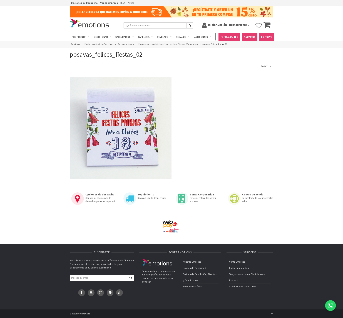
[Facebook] (81, 292)
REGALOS (181, 36)
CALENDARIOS (123, 36)
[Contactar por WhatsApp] (330, 305)
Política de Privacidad (194, 268)
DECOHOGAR (101, 36)
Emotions (157, 262)
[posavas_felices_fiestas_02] (121, 128)
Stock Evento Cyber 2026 (242, 286)
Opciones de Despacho (84, 2)
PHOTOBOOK (79, 36)
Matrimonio (201, 36)
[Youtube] (91, 292)
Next (266, 66)
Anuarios (249, 36)
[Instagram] (100, 292)
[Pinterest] (110, 292)
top (271, 313)
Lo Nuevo (266, 36)
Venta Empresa (109, 2)
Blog (122, 2)
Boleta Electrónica (192, 286)
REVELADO (162, 36)
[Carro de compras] (267, 26)
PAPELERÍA (144, 36)
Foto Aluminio (229, 36)
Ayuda (131, 2)
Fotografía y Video (239, 268)
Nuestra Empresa (192, 261)
